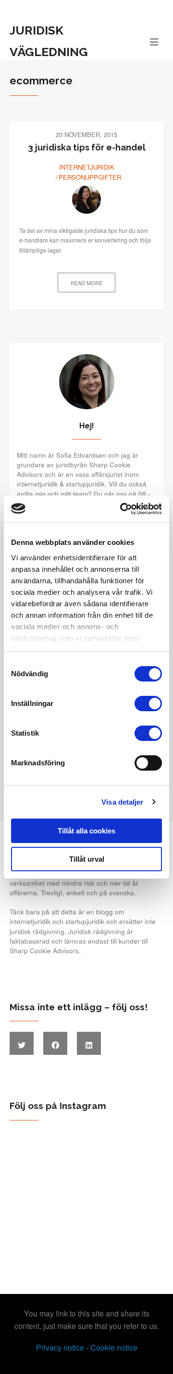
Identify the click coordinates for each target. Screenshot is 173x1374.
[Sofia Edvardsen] (86, 199)
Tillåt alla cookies (86, 831)
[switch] (148, 703)
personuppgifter (90, 177)
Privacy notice (60, 1347)
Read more (86, 283)
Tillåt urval (86, 859)
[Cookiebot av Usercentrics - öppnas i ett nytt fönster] (122, 509)
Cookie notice (113, 1347)
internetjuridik (86, 167)
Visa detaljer (122, 802)
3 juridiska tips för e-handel (87, 147)
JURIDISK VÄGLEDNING (49, 41)
